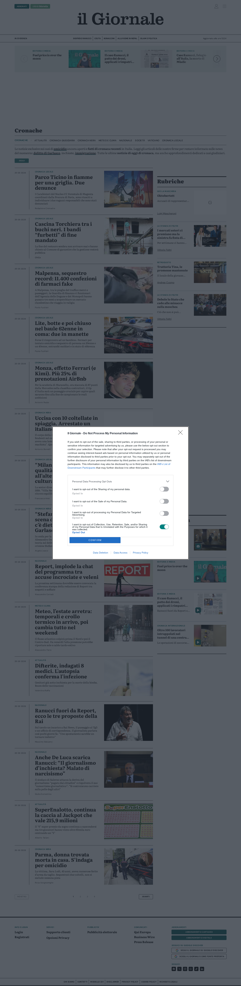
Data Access (120, 552)
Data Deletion (100, 552)
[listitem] (120, 481)
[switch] (164, 489)
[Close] (181, 433)
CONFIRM (95, 540)
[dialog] (120, 493)
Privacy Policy (140, 552)
